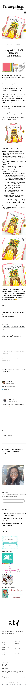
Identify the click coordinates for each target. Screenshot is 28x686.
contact (4, 654)
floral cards (6, 47)
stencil (14, 336)
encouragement (20, 46)
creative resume (5, 644)
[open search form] (21, 13)
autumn (5, 46)
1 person (8, 389)
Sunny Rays (12, 161)
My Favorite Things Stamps (8, 566)
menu (25, 11)
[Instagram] (3, 665)
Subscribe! (5, 492)
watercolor (18, 336)
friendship (11, 47)
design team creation (12, 46)
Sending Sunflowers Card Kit (12, 77)
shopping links (5, 647)
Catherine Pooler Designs (7, 551)
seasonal (22, 47)
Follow (23, 500)
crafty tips (4, 652)
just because (16, 47)
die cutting (10, 335)
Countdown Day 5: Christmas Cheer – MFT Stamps (14, 359)
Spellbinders (4, 534)
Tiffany (10, 44)
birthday (16, 646)
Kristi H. (9, 382)
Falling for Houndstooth (17, 202)
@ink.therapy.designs (8, 316)
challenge (17, 651)
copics (6, 335)
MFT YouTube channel (10, 295)
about (3, 642)
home (3, 639)
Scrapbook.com (5, 574)
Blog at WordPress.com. (14, 682)
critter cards (17, 653)
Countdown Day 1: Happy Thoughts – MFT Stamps (13, 352)
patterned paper (9, 336)
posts (3, 649)
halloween (17, 643)
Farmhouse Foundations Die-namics (14, 188)
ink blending (16, 335)
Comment (21, 446)
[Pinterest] (6, 665)
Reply (3, 390)
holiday (16, 655)
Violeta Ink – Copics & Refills (8, 587)
